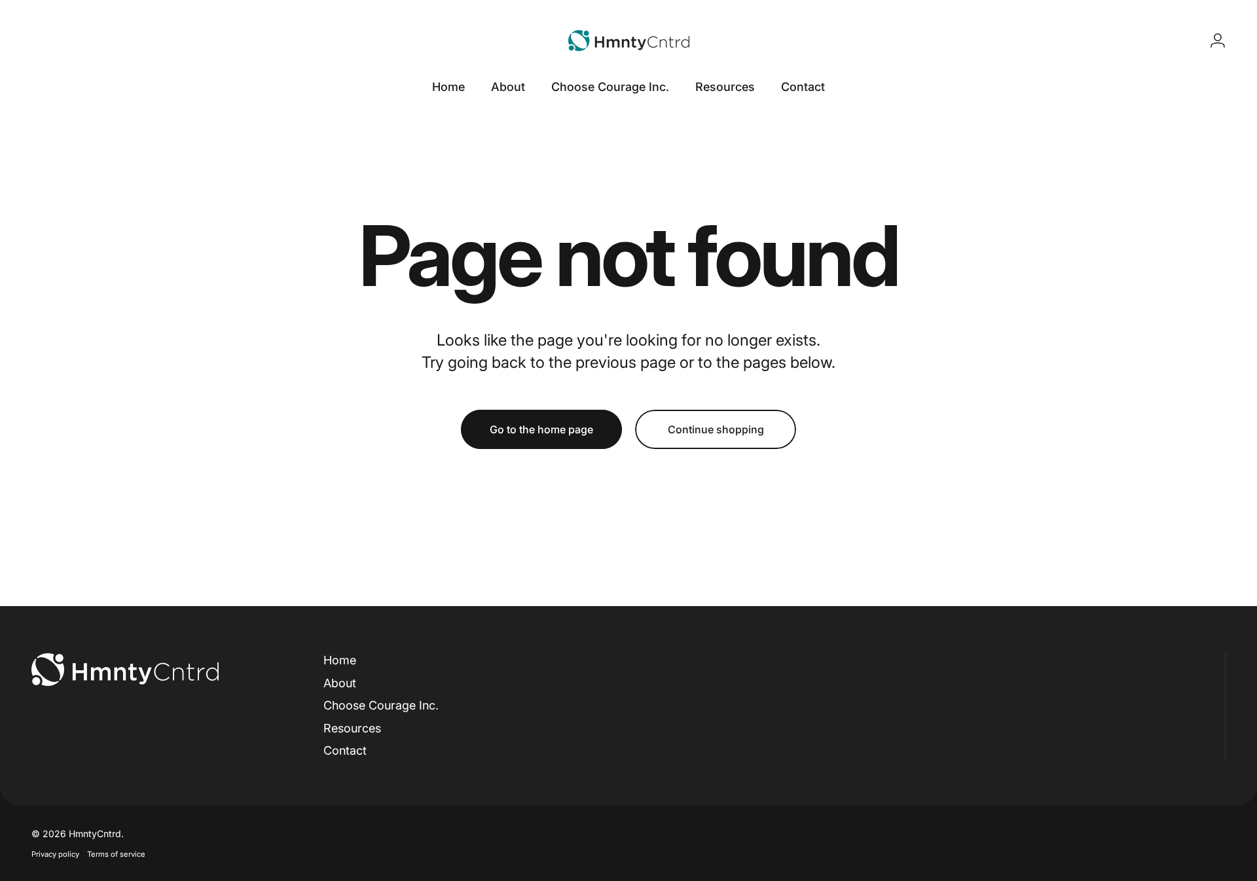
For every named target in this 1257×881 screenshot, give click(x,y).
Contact (345, 750)
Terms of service (116, 854)
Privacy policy (55, 854)
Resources (352, 728)
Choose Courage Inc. (381, 705)
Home (339, 660)
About (339, 683)
